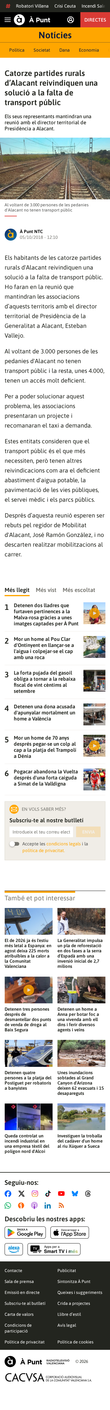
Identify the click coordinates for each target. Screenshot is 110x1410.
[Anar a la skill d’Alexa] (14, 1249)
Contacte (13, 1270)
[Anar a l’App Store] (69, 1232)
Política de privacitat (25, 1342)
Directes (95, 19)
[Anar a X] (22, 1193)
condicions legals (63, 843)
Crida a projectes (73, 1303)
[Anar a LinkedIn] (49, 1205)
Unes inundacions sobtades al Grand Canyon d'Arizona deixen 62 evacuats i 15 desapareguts (80, 1083)
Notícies (55, 35)
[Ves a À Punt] (32, 19)
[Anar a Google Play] (25, 1232)
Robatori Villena (32, 6)
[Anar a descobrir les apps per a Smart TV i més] (54, 1249)
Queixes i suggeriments (79, 1292)
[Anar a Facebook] (9, 1193)
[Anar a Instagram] (36, 1193)
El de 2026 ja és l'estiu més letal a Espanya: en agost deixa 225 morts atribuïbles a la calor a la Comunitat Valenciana (28, 953)
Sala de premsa (19, 1281)
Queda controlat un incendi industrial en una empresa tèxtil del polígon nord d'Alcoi (27, 1143)
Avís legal (66, 1325)
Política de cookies (75, 1342)
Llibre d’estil (69, 1314)
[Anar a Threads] (89, 1193)
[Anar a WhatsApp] (9, 1205)
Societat (42, 50)
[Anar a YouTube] (62, 1193)
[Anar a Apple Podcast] (35, 1205)
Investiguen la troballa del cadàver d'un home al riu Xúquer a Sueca (80, 1141)
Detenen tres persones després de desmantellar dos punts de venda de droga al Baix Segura (28, 1019)
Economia (89, 50)
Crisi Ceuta (65, 6)
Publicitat (66, 1270)
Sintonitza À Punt (73, 1281)
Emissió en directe (22, 1292)
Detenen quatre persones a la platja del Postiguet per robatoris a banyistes (28, 1080)
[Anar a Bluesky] (76, 1193)
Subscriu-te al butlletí (25, 1303)
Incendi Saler (94, 6)
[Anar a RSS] (63, 1205)
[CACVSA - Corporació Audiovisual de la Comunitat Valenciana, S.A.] (49, 1377)
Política (16, 50)
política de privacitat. (43, 850)
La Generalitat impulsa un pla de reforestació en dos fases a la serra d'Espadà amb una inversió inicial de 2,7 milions (80, 953)
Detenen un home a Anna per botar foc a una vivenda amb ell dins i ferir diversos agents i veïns (78, 1019)
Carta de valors (19, 1314)
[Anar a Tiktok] (49, 1193)
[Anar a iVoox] (22, 1205)
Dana (64, 50)
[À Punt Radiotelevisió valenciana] (37, 1361)
